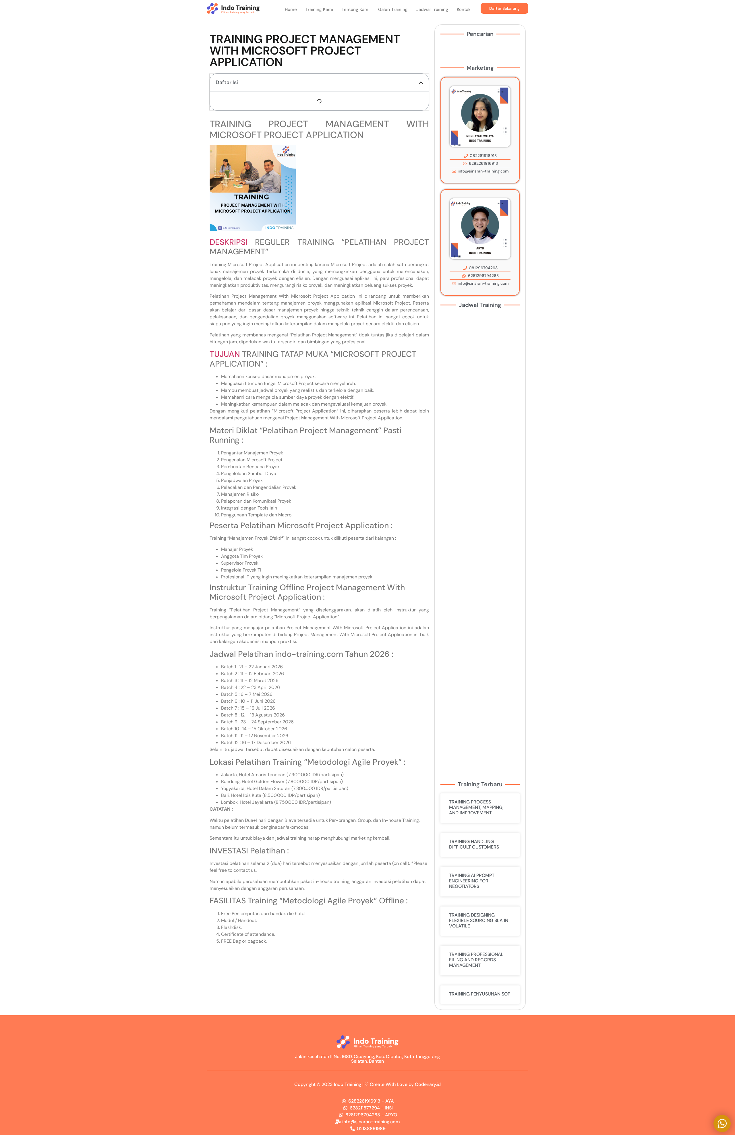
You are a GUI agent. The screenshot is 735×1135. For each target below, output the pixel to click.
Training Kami (319, 9)
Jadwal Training (432, 9)
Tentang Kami (356, 9)
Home (291, 9)
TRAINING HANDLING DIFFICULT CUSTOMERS (474, 844)
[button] (421, 82)
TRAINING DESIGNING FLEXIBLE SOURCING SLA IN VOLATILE (478, 920)
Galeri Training (393, 9)
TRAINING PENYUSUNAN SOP (479, 994)
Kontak (464, 9)
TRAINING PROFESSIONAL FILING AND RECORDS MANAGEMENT (476, 959)
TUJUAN (225, 354)
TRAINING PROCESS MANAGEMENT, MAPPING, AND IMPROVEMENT (476, 807)
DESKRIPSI (228, 242)
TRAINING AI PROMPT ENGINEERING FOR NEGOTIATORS (471, 880)
